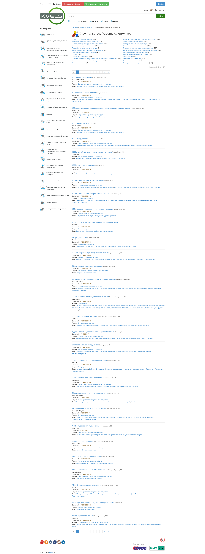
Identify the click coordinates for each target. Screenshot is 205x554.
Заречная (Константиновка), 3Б (109, 316)
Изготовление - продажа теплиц (116, 259)
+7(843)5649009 (85, 196)
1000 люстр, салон (79, 138)
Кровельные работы (106, 463)
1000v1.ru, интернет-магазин (83, 165)
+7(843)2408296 (85, 520)
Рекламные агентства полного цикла (89, 305)
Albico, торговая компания (82, 515)
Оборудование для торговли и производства (87, 50)
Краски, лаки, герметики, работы (83, 46)
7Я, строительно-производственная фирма (89, 408)
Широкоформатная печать (101, 308)
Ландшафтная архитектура (85, 117)
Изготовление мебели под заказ (87, 338)
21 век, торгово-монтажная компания (87, 266)
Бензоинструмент (100, 99)
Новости (71, 21)
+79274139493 (85, 112)
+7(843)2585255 (85, 183)
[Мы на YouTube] (42, 542)
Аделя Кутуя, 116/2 (114, 360)
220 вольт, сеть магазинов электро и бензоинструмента (94, 279)
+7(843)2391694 (85, 268)
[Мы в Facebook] (55, 542)
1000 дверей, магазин (80, 123)
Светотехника (128, 56)
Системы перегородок (111, 386)
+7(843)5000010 (85, 446)
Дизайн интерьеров (102, 117)
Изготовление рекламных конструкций (134, 305)
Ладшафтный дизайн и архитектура (84, 48)
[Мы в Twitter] (63, 542)
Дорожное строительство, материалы (85, 41)
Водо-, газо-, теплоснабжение (82, 39)
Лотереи (104, 21)
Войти (161, 4)
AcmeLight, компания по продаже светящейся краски (93, 502)
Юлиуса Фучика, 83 (99, 77)
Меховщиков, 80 (93, 237)
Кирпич (78, 450)
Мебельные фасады (133, 338)
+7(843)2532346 (85, 382)
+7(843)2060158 (85, 284)
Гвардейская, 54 (102, 93)
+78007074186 (85, 227)
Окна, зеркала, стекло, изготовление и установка (140, 50)
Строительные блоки (89, 450)
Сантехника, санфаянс (80, 56)
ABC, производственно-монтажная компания (90, 469)
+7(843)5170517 (85, 141)
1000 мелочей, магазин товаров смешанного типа (92, 152)
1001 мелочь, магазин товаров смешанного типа (91, 193)
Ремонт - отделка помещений (141, 145)
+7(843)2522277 (85, 397)
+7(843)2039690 (85, 211)
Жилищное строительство (85, 325)
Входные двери (81, 86)
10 (104, 72)
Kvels (51, 552)
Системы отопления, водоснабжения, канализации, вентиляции (94, 58)
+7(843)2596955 (85, 365)
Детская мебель (105, 338)
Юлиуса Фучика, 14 (115, 470)
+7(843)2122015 (85, 169)
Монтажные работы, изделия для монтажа (138, 48)
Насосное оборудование (84, 99)
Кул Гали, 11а (94, 123)
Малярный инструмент (137, 351)
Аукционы (94, 21)
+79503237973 (85, 459)
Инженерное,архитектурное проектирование (87, 44)
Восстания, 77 (116, 194)
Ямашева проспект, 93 (95, 139)
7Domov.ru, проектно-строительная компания (90, 393)
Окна (112, 145)
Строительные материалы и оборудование (87, 61)
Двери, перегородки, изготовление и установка (139, 39)
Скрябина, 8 (99, 165)
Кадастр (114, 21)
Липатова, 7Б (108, 180)
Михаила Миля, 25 (108, 266)
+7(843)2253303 (85, 321)
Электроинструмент (79, 63)
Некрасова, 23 (107, 426)
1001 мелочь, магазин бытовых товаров (88, 180)
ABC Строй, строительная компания (86, 456)
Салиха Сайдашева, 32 (117, 297)
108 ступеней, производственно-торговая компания (92, 209)
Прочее (74, 54)
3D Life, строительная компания (84, 316)
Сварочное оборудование (138, 288)
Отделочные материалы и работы (84, 52)
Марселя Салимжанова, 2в (103, 441)
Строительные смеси (130, 61)
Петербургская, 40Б (123, 279)
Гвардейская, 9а (119, 209)
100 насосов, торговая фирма (84, 92)
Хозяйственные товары (84, 158)
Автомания (82, 21)
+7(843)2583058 (85, 301)
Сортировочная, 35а (115, 253)
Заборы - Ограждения (83, 259)
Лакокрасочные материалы (127, 200)
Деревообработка (110, 216)
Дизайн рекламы (85, 308)
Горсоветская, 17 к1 (109, 378)
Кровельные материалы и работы (135, 46)
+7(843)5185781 (85, 347)
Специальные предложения (97, 4)
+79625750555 (85, 430)
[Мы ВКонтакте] (50, 542)
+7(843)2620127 (85, 82)
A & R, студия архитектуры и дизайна (86, 426)
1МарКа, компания (79, 237)
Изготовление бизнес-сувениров (133, 308)
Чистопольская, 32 (137, 108)
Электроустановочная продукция (98, 145)
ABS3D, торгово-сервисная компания (87, 485)
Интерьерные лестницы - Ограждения (89, 216)
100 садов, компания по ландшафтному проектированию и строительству (101, 108)
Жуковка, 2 (118, 332)
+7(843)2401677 (85, 128)
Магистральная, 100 (100, 516)
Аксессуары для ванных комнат (118, 174)
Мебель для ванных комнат (103, 231)
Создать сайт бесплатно (73, 4)
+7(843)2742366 (85, 95)
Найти (160, 16)
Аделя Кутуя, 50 (113, 393)
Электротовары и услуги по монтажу (136, 63)
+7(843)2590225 (85, 474)
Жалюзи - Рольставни (122, 145)
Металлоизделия (98, 259)
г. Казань (57, 4)
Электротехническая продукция (87, 187)
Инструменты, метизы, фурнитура (135, 44)
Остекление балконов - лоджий (91, 386)
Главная (75, 27)
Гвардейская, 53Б (118, 152)
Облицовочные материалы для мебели (103, 524)
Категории (45, 28)
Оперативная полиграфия (88, 310)
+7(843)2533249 (85, 255)
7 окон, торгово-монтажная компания (87, 377)
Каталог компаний (86, 27)
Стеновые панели (82, 524)
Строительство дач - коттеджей (106, 325)
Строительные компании (132, 58)
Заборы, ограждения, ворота (133, 41)
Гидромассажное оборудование (105, 246)
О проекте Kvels (45, 4)
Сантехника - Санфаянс (116, 158)
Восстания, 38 (119, 502)
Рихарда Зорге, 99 (107, 456)
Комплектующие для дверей (114, 86)
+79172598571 (85, 334)
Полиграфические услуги (111, 305)
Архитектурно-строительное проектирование (133, 325)
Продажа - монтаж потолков (86, 273)
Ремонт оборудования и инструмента (136, 54)
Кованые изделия (82, 369)
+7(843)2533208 (85, 505)
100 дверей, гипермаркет (82, 77)
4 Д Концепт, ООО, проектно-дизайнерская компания (93, 331)
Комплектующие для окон (129, 386)
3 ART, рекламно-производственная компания (90, 296)
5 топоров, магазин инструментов (85, 345)
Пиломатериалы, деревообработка (135, 52)
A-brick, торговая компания (83, 441)
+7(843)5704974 (85, 413)
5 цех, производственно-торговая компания (89, 360)
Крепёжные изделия (100, 158)
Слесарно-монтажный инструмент (134, 99)
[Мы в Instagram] (59, 542)
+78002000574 (85, 489)
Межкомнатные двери (95, 86)
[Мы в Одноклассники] (46, 542)
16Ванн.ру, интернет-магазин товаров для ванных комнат (95, 222)
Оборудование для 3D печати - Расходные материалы (95, 494)
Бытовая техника (100, 174)
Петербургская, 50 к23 (110, 485)
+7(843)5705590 (85, 242)
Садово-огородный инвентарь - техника (146, 187)
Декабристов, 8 (104, 345)
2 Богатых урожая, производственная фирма (90, 253)
